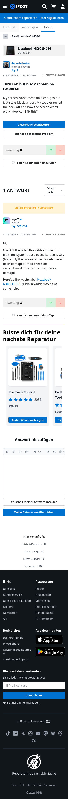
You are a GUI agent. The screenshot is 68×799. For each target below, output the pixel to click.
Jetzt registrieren (52, 18)
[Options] (5, 36)
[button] (44, 6)
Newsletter (10, 613)
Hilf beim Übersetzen (31, 721)
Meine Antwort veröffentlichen (34, 512)
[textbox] (34, 475)
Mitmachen (43, 600)
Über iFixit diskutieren (17, 600)
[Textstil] (37, 451)
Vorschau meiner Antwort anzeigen (34, 502)
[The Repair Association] (34, 741)
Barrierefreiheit (13, 637)
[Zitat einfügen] (55, 451)
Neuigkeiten (43, 594)
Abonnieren (34, 695)
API (5, 619)
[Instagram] (30, 733)
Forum (48, 27)
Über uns (9, 588)
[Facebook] (15, 733)
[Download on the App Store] (49, 639)
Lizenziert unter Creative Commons (34, 785)
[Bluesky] (53, 733)
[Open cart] (53, 6)
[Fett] (7, 451)
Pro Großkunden (46, 607)
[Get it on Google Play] (50, 651)
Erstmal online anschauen (22, 702)
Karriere (8, 607)
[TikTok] (8, 733)
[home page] (19, 6)
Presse (40, 588)
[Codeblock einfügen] (48, 451)
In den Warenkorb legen (28, 420)
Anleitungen (30, 27)
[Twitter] (23, 733)
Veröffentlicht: (19, 75)
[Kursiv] (14, 451)
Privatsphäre (11, 643)
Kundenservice (12, 594)
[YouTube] (38, 733)
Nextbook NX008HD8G (26, 36)
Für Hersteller (44, 619)
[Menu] (5, 6)
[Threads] (60, 733)
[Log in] (62, 6)
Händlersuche (44, 613)
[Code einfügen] (20, 451)
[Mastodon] (45, 733)
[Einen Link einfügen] (26, 451)
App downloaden (48, 630)
